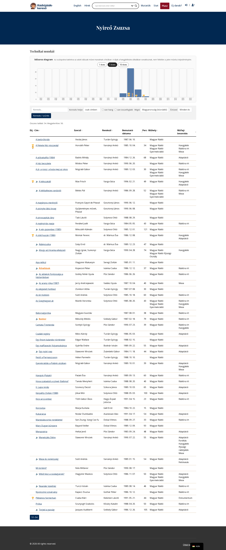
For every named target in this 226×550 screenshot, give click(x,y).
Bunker (42, 318)
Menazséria (41, 431)
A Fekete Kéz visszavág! (47, 145)
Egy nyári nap (45, 351)
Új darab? (176, 5)
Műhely (153, 130)
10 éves (123, 64)
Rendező (107, 130)
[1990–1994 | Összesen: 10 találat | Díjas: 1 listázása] (138, 93)
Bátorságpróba (43, 313)
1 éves (102, 64)
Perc (145, 130)
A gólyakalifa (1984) (45, 157)
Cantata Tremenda (45, 324)
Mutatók (146, 5)
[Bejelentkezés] (186, 5)
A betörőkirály (43, 139)
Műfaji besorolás (186, 132)
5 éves (112, 64)
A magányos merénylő (47, 202)
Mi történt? (41, 468)
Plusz (165, 5)
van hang (108, 109)
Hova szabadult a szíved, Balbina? (52, 381)
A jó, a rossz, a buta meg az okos (52, 169)
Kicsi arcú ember (44, 399)
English (77, 5)
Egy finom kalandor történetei (50, 339)
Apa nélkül (41, 262)
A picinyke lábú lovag (46, 208)
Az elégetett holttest (46, 289)
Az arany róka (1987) (49, 283)
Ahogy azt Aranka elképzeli (52, 250)
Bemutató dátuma (132, 132)
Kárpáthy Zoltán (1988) (47, 393)
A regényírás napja (45, 223)
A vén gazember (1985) (50, 229)
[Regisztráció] (193, 5)
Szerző (78, 130)
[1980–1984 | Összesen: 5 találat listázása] (123, 95)
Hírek (87, 5)
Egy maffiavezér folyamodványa (51, 345)
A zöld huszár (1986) (45, 235)
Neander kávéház (47, 486)
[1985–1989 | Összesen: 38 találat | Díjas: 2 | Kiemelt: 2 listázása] (130, 82)
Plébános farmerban (46, 497)
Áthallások (44, 268)
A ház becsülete (43, 163)
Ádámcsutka (45, 244)
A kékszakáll (45, 181)
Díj (32, 130)
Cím (37, 130)
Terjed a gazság (47, 509)
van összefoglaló (125, 109)
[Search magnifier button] (136, 6)
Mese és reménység (48, 459)
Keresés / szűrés (41, 115)
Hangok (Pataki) (44, 375)
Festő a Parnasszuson (46, 357)
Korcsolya (40, 408)
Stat (156, 5)
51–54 (34, 517)
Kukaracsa (41, 413)
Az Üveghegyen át (44, 300)
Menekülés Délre (47, 437)
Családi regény (43, 333)
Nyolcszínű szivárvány (46, 492)
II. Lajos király (42, 387)
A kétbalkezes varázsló (50, 190)
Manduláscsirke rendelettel (49, 419)
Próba (39, 503)
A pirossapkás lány (45, 217)
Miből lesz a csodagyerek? (51, 474)
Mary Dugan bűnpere (46, 425)
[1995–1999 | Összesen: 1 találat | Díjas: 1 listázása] (145, 96)
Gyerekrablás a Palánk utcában (51, 363)
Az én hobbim (42, 295)
